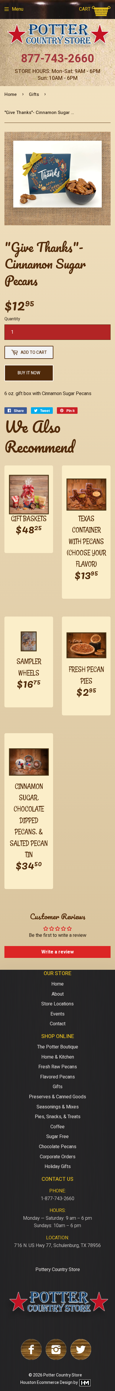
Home (10, 94)
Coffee (57, 1126)
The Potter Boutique (57, 1047)
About (58, 994)
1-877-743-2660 (57, 1198)
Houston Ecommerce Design (46, 1383)
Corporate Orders (57, 1156)
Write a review (57, 952)
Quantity (12, 319)
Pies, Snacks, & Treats (57, 1116)
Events (57, 1014)
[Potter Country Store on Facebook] (31, 1358)
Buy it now (29, 373)
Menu (17, 9)
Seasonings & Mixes (58, 1106)
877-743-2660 (57, 58)
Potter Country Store (62, 1375)
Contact (57, 1023)
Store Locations (57, 1003)
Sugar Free (57, 1136)
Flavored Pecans (57, 1077)
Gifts (34, 94)
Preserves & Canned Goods (57, 1096)
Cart (85, 9)
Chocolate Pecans (57, 1146)
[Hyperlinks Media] (85, 1383)
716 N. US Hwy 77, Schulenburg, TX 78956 (57, 1245)
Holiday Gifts (58, 1166)
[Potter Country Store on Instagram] (56, 1358)
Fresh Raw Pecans (57, 1066)
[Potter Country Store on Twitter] (80, 1358)
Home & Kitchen (57, 1057)
